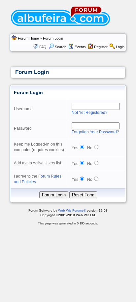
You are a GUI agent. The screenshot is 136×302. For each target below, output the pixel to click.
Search (60, 47)
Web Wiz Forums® (72, 210)
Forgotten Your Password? (95, 132)
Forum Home (28, 38)
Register (101, 47)
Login (120, 47)
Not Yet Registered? (90, 112)
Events (80, 47)
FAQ (43, 47)
